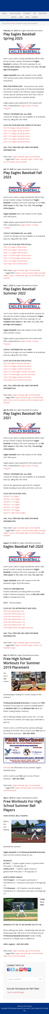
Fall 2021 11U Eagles (11, 502)
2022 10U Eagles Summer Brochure (17, 366)
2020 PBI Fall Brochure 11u (14, 616)
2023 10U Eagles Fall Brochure (15, 250)
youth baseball (21, 162)
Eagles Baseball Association (0, 5)
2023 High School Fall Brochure (15, 263)
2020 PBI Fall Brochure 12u (14, 619)
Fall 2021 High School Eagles (14, 513)
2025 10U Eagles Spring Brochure (16, 130)
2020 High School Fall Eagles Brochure (18, 627)
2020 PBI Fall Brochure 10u (14, 614)
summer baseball (32, 400)
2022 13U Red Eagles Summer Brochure (19, 374)
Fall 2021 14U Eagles (11, 510)
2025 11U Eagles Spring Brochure (16, 133)
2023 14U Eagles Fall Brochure (15, 261)
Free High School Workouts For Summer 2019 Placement (21, 663)
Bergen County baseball (24, 273)
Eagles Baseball (18, 157)
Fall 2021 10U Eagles (11, 499)
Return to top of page (24, 1006)
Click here (7, 767)
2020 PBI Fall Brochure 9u (13, 611)
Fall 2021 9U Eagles (11, 496)
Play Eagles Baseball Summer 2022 (19, 291)
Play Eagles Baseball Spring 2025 (19, 36)
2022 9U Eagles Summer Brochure (17, 363)
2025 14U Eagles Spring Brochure (16, 141)
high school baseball (32, 157)
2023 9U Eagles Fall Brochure (15, 247)
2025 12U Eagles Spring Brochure (16, 136)
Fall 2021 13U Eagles (11, 507)
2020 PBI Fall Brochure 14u (14, 625)
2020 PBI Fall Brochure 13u (14, 622)
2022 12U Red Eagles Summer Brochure (19, 371)
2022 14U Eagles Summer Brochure (17, 377)
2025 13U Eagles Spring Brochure (16, 139)
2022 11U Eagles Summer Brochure (17, 369)
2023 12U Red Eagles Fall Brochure (17, 255)
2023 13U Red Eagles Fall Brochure (17, 258)
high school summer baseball (14, 400)
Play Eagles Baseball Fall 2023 (22, 174)
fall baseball (19, 275)
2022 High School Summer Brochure (17, 380)
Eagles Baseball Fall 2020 (23, 546)
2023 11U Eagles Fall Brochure (15, 252)
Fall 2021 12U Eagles (11, 504)
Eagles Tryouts (33, 159)
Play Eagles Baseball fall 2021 (22, 415)
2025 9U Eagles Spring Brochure (16, 128)
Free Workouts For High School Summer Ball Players (22, 805)
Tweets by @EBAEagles (15, 992)
